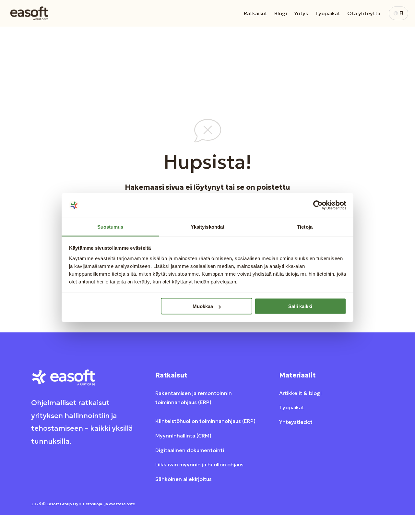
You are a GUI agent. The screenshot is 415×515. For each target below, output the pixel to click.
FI (401, 13)
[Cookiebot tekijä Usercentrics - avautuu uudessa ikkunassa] (318, 205)
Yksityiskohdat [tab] (207, 226)
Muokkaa (203, 306)
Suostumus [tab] (110, 226)
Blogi (280, 13)
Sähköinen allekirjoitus (183, 479)
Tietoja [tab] (305, 226)
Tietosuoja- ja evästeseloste (108, 503)
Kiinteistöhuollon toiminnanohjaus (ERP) (205, 421)
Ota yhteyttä (363, 13)
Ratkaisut (255, 13)
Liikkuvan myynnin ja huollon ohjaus (199, 464)
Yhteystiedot (296, 422)
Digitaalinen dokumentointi (189, 450)
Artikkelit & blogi (300, 393)
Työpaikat (327, 13)
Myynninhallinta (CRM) (183, 435)
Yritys (301, 13)
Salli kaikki (300, 306)
